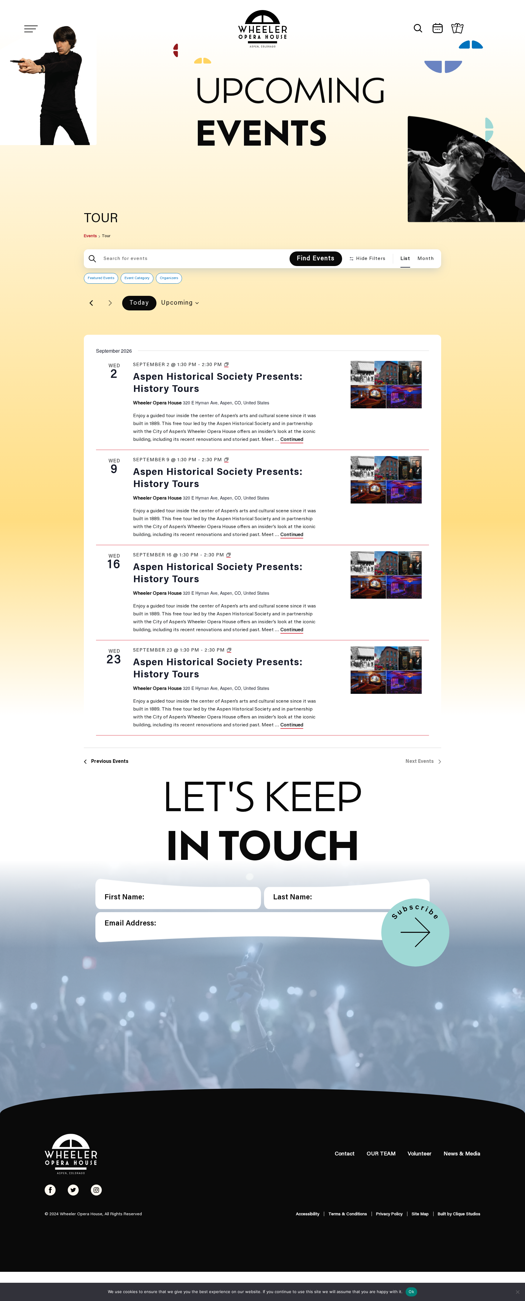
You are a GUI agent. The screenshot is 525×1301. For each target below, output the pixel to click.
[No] (517, 1292)
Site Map (420, 1214)
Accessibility (307, 1214)
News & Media (462, 1154)
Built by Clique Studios (459, 1214)
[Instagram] (96, 1190)
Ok (411, 1291)
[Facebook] (50, 1190)
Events (90, 236)
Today (139, 303)
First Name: (124, 897)
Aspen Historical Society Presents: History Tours (218, 383)
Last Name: (292, 897)
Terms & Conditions (347, 1214)
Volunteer (419, 1154)
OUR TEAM (381, 1154)
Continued (291, 439)
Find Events (316, 259)
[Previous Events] (91, 303)
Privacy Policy (389, 1214)
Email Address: (130, 923)
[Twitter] (73, 1190)
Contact (345, 1154)
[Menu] (31, 29)
